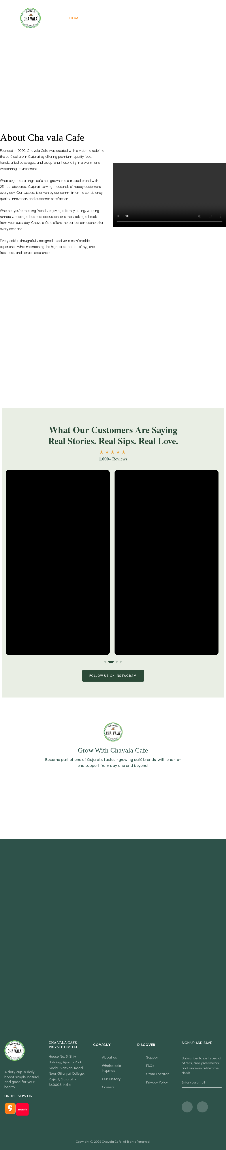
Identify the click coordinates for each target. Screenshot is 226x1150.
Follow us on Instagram (113, 676)
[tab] (105, 662)
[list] (113, 562)
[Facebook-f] (187, 1106)
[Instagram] (202, 1106)
